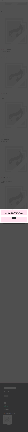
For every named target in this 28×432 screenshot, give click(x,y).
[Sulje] (27, 208)
